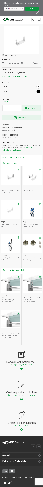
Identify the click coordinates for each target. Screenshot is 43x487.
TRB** (3, 188)
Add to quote (22, 118)
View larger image (11, 55)
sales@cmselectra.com (11, 150)
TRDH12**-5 (27, 295)
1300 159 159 (31, 148)
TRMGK (25, 256)
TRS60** (4, 256)
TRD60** (26, 222)
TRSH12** (4, 331)
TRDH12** (4, 295)
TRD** (3, 222)
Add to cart (32, 108)
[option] (21, 41)
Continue (32, 9)
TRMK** (25, 188)
